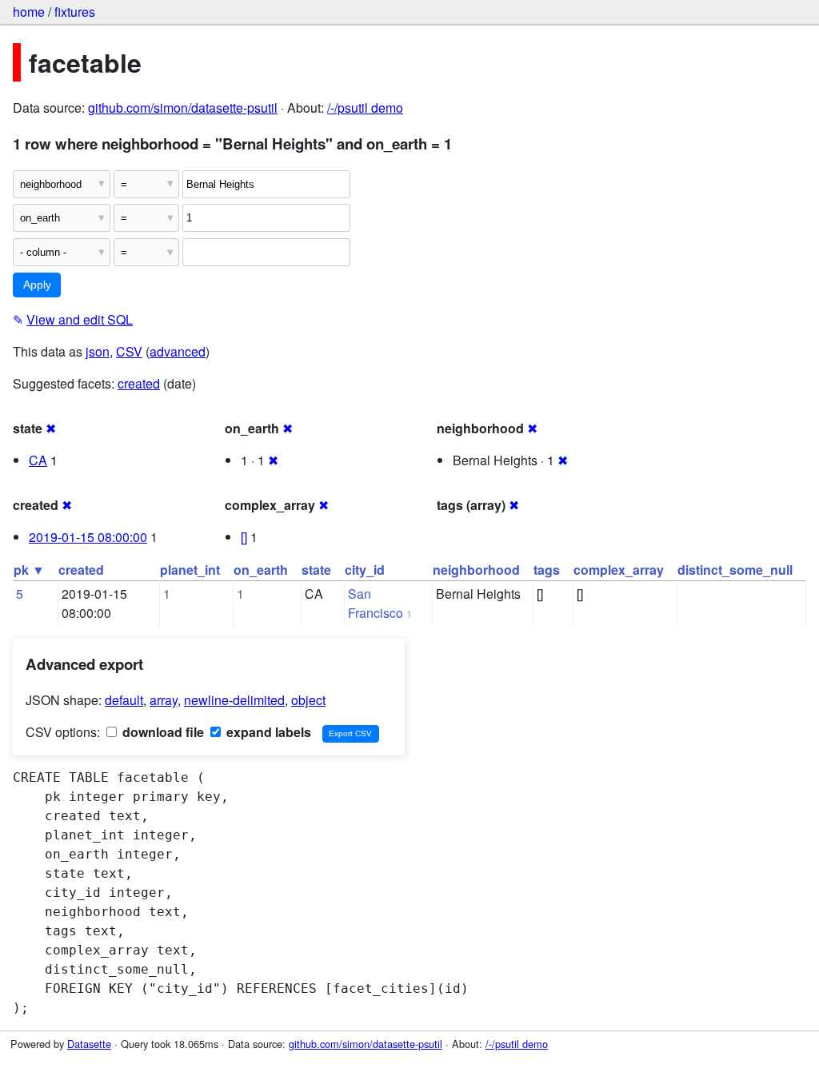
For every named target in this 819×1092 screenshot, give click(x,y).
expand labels (267, 732)
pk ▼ (29, 569)
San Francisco (375, 603)
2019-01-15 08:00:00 (88, 537)
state (316, 569)
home (29, 11)
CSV (129, 351)
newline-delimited (234, 700)
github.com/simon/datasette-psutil (183, 107)
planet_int (190, 569)
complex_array (618, 569)
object (308, 700)
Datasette (89, 1043)
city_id (365, 569)
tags (546, 569)
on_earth (261, 569)
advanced (178, 351)
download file (161, 732)
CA (38, 460)
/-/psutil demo (365, 107)
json (98, 351)
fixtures (74, 11)
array (164, 700)
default (124, 700)
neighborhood (476, 569)
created (139, 383)
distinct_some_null (735, 569)
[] (244, 537)
